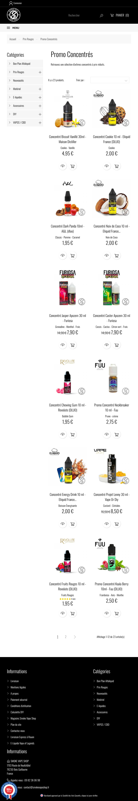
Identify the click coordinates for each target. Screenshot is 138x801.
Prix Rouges (18, 72)
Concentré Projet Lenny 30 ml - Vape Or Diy (112, 497)
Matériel (17, 89)
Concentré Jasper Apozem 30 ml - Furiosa (67, 318)
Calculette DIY (17, 712)
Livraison (15, 681)
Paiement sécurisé (19, 700)
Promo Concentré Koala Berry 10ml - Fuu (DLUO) (111, 586)
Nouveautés (18, 80)
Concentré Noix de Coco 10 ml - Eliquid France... (112, 228)
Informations (17, 751)
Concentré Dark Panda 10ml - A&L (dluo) (67, 228)
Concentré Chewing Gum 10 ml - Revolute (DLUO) (67, 407)
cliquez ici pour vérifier (89, 795)
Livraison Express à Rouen (22, 737)
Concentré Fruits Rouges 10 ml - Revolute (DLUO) (67, 586)
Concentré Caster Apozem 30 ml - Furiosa (111, 318)
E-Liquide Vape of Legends (22, 743)
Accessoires (18, 106)
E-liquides (17, 97)
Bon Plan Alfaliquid (21, 64)
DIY (14, 114)
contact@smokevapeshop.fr (36, 787)
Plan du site (16, 724)
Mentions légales (18, 687)
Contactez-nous (18, 731)
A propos (15, 693)
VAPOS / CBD (19, 122)
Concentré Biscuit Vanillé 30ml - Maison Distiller (67, 139)
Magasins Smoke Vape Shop (23, 718)
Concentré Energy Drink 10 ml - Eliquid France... (67, 497)
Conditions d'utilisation (21, 706)
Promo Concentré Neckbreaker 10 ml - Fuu (111, 407)
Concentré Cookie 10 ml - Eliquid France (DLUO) (111, 139)
